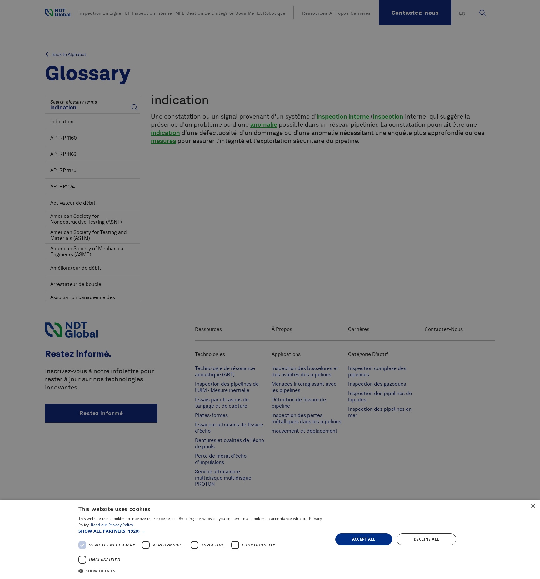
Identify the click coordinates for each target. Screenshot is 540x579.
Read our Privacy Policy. (112, 524)
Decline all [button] (426, 539)
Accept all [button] (364, 539)
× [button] (533, 506)
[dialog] (270, 539)
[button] (202, 531)
